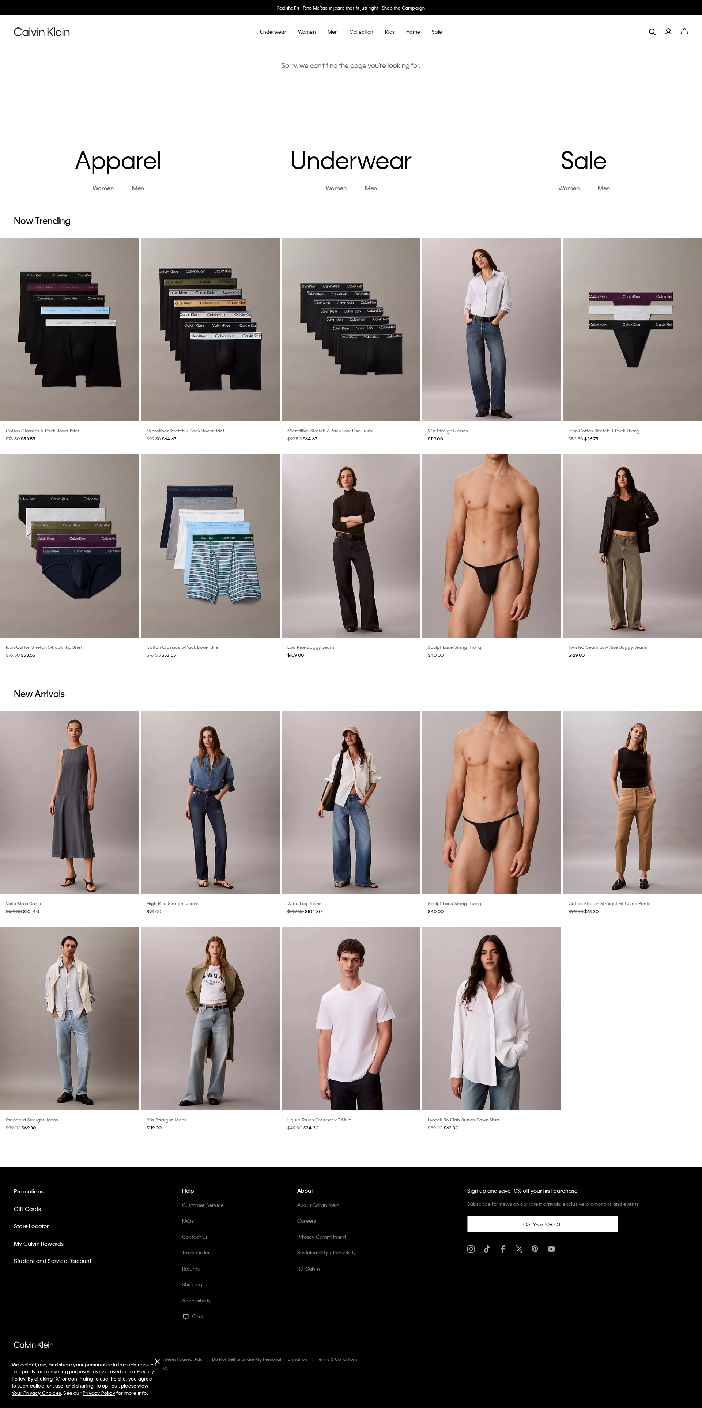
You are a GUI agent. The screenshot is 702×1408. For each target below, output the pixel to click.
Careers (306, 1221)
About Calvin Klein (318, 1205)
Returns (191, 1268)
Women (103, 188)
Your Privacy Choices (36, 1393)
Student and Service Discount (53, 1260)
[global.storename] (42, 31)
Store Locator (31, 1226)
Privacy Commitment (321, 1237)
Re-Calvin (308, 1268)
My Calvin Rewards (39, 1243)
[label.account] (668, 31)
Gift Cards (27, 1208)
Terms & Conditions (337, 1359)
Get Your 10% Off (542, 1224)
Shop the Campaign (403, 8)
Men (138, 188)
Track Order (196, 1252)
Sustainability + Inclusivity (326, 1252)
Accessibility (196, 1300)
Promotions (29, 1191)
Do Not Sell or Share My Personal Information (259, 1359)
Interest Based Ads (182, 1359)
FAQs (188, 1221)
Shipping (192, 1284)
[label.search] (652, 31)
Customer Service (203, 1205)
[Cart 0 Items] (684, 31)
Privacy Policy (99, 1393)
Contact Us (195, 1237)
